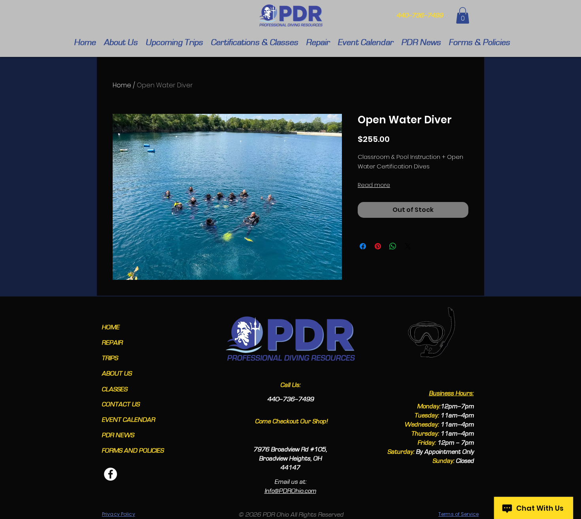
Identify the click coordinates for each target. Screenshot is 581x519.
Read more (374, 185)
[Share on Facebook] (363, 246)
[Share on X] (408, 246)
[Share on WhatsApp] (393, 246)
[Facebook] (110, 474)
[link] (463, 15)
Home (122, 85)
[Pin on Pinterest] (378, 246)
